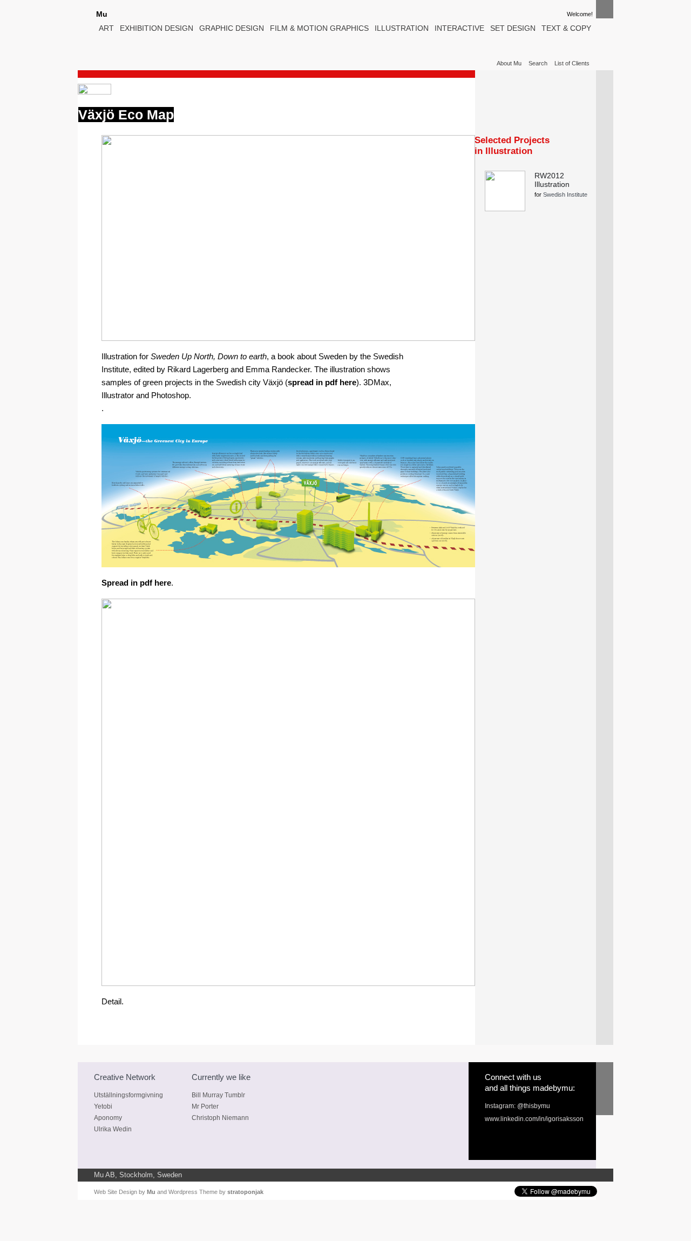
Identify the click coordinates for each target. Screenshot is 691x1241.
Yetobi (103, 1106)
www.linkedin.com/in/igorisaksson (534, 1119)
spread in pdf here (322, 382)
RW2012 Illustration (552, 180)
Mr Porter (205, 1106)
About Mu (509, 63)
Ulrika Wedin (113, 1129)
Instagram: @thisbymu (517, 1106)
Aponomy (108, 1118)
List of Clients (572, 63)
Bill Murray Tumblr (218, 1095)
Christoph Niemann (220, 1118)
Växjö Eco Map (126, 114)
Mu (101, 14)
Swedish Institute (565, 194)
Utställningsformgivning (128, 1095)
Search (538, 63)
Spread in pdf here (136, 583)
